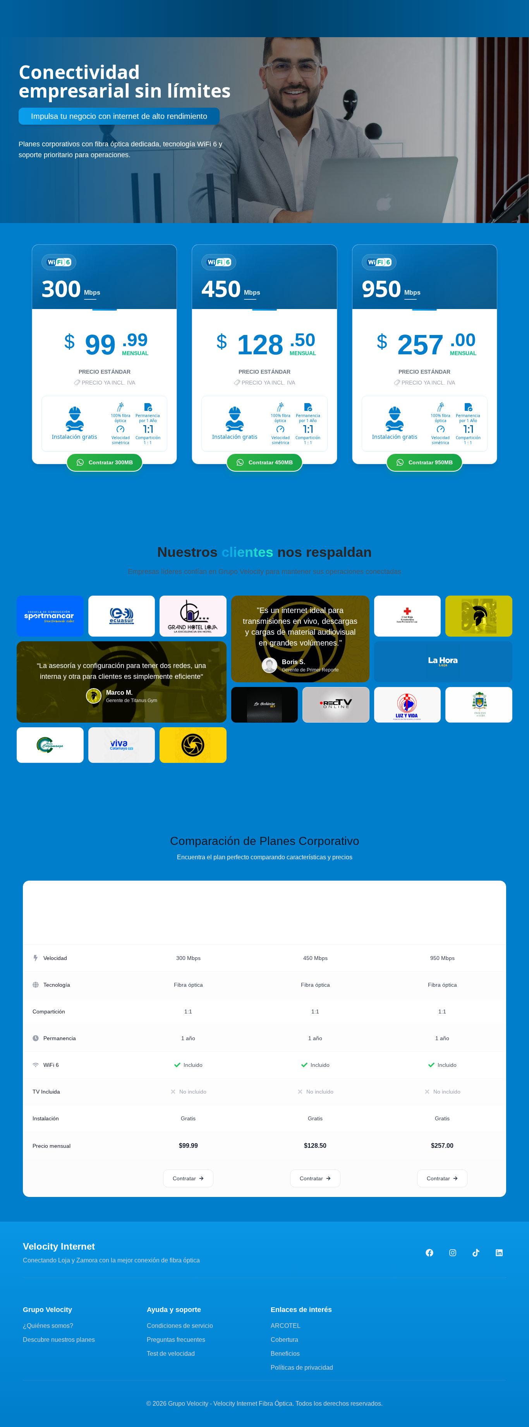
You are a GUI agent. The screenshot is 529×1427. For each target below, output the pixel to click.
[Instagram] (453, 1253)
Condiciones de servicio (180, 1325)
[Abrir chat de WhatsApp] (509, 1415)
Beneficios (285, 1353)
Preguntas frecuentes (176, 1339)
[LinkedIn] (499, 1253)
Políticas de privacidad (302, 1367)
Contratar (184, 1178)
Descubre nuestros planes (59, 1339)
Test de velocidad (171, 1353)
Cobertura (284, 1339)
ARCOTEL (286, 1325)
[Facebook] (429, 1253)
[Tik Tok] (476, 1253)
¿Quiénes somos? (48, 1325)
